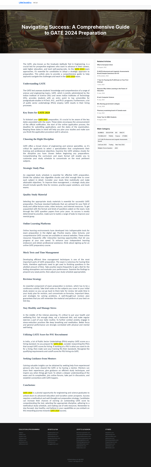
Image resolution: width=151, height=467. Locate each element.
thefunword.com (52, 434)
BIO (116, 132)
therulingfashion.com (83, 440)
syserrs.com (22, 436)
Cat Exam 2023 (102, 144)
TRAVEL (111, 136)
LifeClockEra (25, 2)
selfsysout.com (23, 444)
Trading (111, 144)
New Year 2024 (120, 144)
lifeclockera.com (110, 444)
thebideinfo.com (81, 446)
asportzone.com (52, 440)
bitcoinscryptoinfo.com (83, 432)
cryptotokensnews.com (84, 436)
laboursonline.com (110, 436)
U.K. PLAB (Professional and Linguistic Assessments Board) (112, 140)
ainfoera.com (51, 442)
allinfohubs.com (110, 447)
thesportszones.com (54, 438)
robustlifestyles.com (83, 444)
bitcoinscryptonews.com (84, 438)
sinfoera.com (23, 438)
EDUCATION (109, 132)
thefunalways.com (53, 436)
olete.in (21, 432)
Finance (117, 136)
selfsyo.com (22, 440)
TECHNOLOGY (102, 136)
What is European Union (105, 65)
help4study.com (110, 434)
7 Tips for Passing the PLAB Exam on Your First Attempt (112, 81)
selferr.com (22, 434)
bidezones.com (81, 447)
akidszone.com (109, 438)
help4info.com (109, 432)
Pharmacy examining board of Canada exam (111, 110)
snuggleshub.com (53, 444)
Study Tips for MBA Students (106, 117)
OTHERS (124, 136)
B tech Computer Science (105, 97)
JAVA (116, 148)
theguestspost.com (111, 442)
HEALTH (122, 132)
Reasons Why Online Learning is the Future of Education (112, 89)
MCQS (35, 3)
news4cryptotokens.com (84, 434)
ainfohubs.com (109, 446)
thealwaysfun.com (53, 432)
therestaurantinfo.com (111, 440)
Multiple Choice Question (105, 148)
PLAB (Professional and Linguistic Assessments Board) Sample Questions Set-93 (113, 72)
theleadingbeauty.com (83, 442)
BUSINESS (101, 132)
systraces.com (23, 442)
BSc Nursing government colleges (108, 104)
